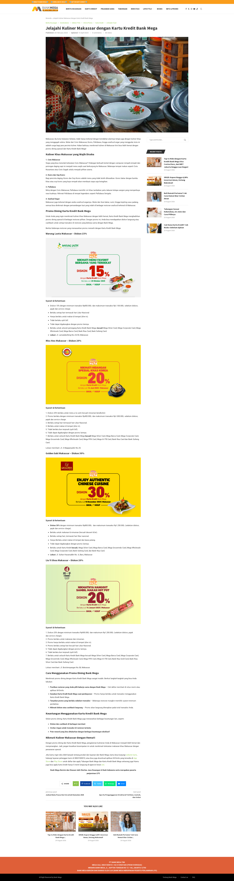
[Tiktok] (197, 9)
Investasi (135, 9)
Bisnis (159, 9)
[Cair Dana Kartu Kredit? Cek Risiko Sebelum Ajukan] (154, 228)
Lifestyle (147, 9)
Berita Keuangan (73, 9)
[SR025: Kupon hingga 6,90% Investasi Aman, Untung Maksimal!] (93, 822)
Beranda (48, 18)
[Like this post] (76, 783)
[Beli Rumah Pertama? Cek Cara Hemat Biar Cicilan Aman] (126, 822)
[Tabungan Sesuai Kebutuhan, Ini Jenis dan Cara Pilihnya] (154, 212)
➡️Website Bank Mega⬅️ (40, 2)
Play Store (58, 761)
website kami (131, 755)
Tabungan (122, 9)
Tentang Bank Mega (169, 877)
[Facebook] (186, 9)
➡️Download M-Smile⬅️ (59, 2)
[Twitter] (189, 9)
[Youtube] (194, 9)
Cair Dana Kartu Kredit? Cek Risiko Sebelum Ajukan (176, 226)
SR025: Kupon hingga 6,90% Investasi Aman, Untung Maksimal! (176, 180)
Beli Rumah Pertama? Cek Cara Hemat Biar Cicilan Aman (175, 196)
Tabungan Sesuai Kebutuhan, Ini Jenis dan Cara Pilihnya (175, 212)
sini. (103, 765)
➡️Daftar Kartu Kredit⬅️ (78, 2)
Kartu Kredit (91, 9)
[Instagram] (191, 9)
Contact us (184, 877)
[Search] (201, 9)
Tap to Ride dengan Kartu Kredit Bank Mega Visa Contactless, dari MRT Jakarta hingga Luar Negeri (176, 162)
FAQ (193, 877)
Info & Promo (172, 9)
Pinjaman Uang (107, 9)
